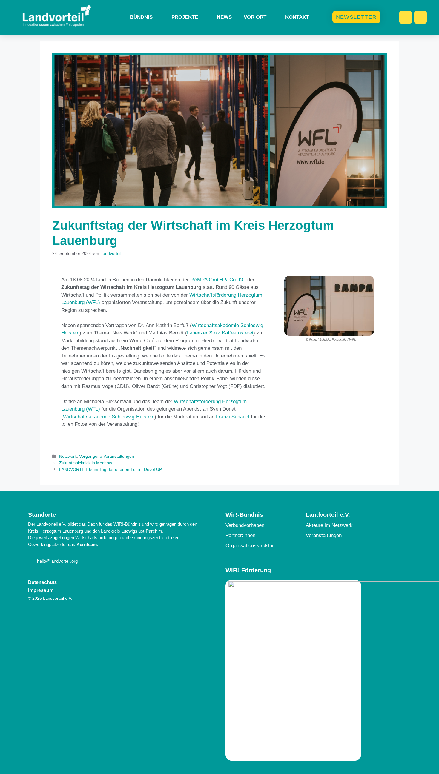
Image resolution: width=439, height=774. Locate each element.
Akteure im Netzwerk (329, 525)
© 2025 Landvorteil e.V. (50, 598)
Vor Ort (255, 17)
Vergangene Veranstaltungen (106, 456)
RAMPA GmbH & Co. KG (218, 280)
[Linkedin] (420, 17)
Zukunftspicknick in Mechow (85, 462)
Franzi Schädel (232, 417)
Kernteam (86, 544)
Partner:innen (240, 535)
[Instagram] (405, 17)
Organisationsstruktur (249, 545)
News (224, 17)
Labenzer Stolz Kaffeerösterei (220, 333)
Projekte (184, 17)
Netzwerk (68, 456)
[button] (290, 309)
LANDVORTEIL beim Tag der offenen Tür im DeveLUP (110, 469)
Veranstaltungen (324, 535)
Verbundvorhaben (244, 525)
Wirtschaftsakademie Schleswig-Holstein (108, 417)
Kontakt (297, 17)
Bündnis (141, 17)
